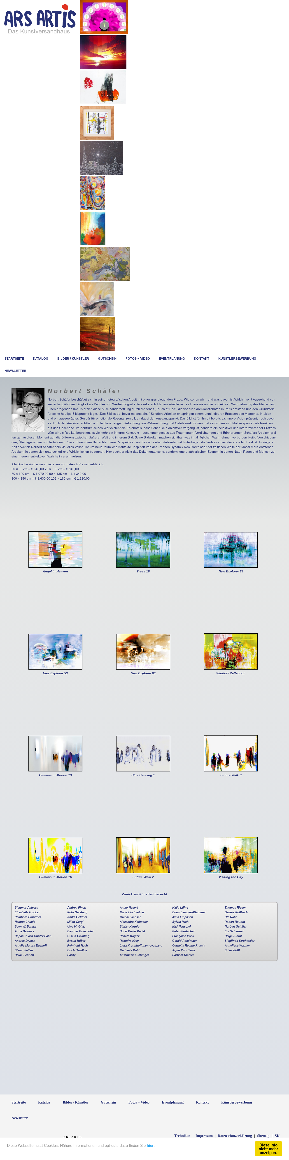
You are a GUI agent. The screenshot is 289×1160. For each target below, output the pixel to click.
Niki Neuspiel (181, 926)
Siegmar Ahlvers (26, 907)
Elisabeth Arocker (27, 912)
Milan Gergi (75, 921)
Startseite (14, 358)
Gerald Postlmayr (184, 940)
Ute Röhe (231, 917)
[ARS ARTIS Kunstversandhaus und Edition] (40, 33)
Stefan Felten (24, 950)
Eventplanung (172, 358)
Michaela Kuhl (130, 950)
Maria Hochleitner (132, 912)
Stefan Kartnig (130, 926)
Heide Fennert (24, 955)
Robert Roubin (235, 921)
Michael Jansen (130, 917)
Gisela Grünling (78, 936)
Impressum (204, 1136)
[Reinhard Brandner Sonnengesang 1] (103, 68)
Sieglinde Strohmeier (239, 940)
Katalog (40, 358)
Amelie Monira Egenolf (31, 945)
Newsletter (15, 371)
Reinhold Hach (77, 945)
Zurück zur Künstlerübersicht (144, 894)
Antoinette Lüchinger (134, 955)
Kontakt (201, 358)
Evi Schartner (234, 931)
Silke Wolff (232, 950)
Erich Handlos (77, 950)
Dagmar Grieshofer (80, 931)
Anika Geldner (77, 917)
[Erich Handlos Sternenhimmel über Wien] (101, 174)
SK (277, 1136)
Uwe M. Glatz (76, 926)
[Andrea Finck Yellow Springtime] (97, 314)
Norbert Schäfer (236, 926)
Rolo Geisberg (77, 912)
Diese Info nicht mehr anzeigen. (268, 1148)
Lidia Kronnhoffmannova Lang (141, 945)
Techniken (182, 1136)
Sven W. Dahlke (25, 926)
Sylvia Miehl (180, 921)
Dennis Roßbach (236, 912)
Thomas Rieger (235, 907)
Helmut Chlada (25, 921)
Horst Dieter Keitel (132, 931)
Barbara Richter (183, 955)
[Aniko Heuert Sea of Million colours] (105, 279)
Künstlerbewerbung (237, 358)
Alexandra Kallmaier (134, 921)
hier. (151, 1145)
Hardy (71, 955)
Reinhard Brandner (28, 917)
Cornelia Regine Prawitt (188, 945)
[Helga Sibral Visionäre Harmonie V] (103, 103)
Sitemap (263, 1136)
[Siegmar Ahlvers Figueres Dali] (97, 138)
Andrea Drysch (25, 940)
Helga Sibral (233, 936)
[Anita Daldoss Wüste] (97, 350)
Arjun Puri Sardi (183, 950)
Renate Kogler (129, 936)
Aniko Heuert (129, 907)
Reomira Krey (129, 940)
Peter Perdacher (183, 931)
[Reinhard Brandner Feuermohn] (92, 244)
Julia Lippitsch (182, 917)
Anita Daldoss (24, 931)
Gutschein (107, 358)
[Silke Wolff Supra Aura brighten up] (104, 33)
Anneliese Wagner (237, 945)
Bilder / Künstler (73, 358)
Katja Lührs (180, 907)
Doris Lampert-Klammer (189, 912)
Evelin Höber (76, 940)
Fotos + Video (138, 358)
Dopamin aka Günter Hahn (33, 936)
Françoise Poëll (183, 936)
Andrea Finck (76, 907)
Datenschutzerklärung (235, 1136)
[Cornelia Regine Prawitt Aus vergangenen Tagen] (92, 209)
